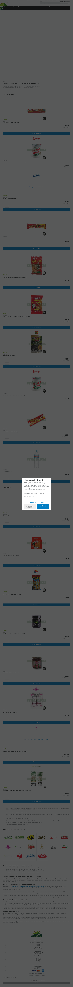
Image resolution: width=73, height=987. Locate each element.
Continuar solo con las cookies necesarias (29, 506)
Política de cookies (34, 502)
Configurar (41, 502)
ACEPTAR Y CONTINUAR (43, 506)
